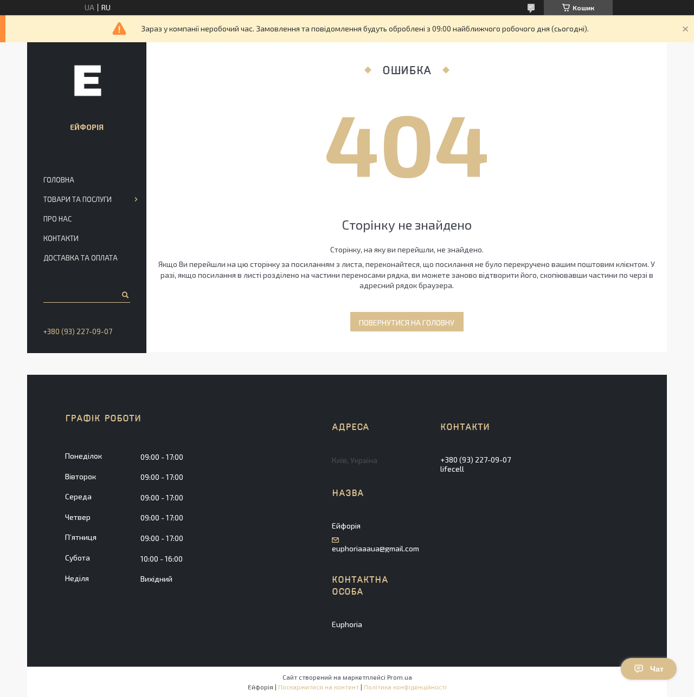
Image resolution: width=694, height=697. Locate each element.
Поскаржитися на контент (318, 687)
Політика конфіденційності (405, 687)
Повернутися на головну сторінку (406, 324)
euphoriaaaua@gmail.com (375, 548)
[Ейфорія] (86, 80)
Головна (58, 179)
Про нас (57, 218)
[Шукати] (124, 294)
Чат (657, 669)
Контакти (61, 238)
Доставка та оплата (80, 257)
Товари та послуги (77, 199)
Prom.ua (399, 677)
